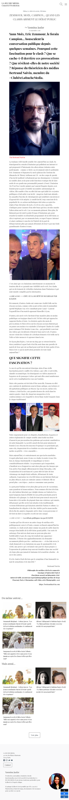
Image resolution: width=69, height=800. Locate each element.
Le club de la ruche (33, 11)
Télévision (43, 11)
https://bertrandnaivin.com (49, 584)
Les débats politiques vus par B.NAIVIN (38, 518)
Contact (8, 765)
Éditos (25, 11)
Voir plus (34, 735)
